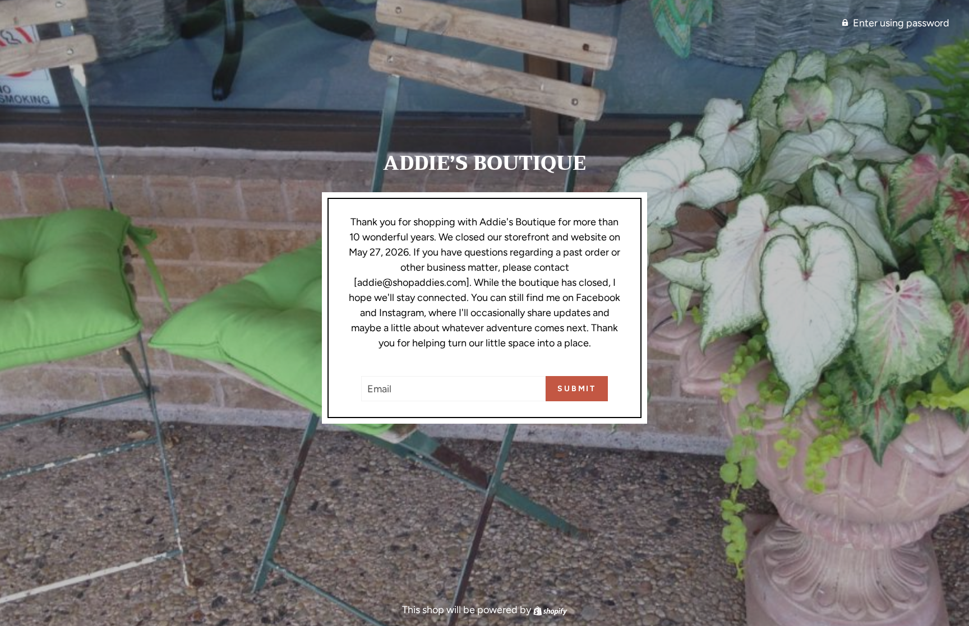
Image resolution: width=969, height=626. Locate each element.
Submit (576, 388)
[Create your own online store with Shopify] (550, 610)
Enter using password (901, 23)
